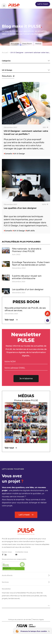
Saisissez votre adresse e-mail (15, 602)
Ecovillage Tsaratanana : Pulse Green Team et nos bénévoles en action (31, 263)
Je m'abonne (26, 378)
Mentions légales (38, 619)
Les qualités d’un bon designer (28, 289)
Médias (38, 44)
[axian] (26, 625)
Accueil (5, 52)
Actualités (15, 44)
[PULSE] (14, 6)
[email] (16, 555)
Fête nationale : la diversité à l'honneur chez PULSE (26, 250)
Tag (3, 67)
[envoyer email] (48, 606)
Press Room (27, 44)
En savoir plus (11, 152)
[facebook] (3, 555)
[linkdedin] (5, 555)
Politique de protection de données (19, 619)
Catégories (7, 57)
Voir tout (10, 320)
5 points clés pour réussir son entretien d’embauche (27, 277)
